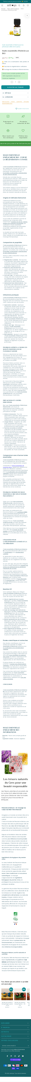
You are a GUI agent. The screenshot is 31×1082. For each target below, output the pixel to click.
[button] (19, 5)
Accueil (3, 8)
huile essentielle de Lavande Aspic (13, 466)
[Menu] (2, 5)
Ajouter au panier (15, 87)
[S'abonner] (29, 1046)
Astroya (12, 1073)
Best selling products (13, 8)
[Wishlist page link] (28, 5)
